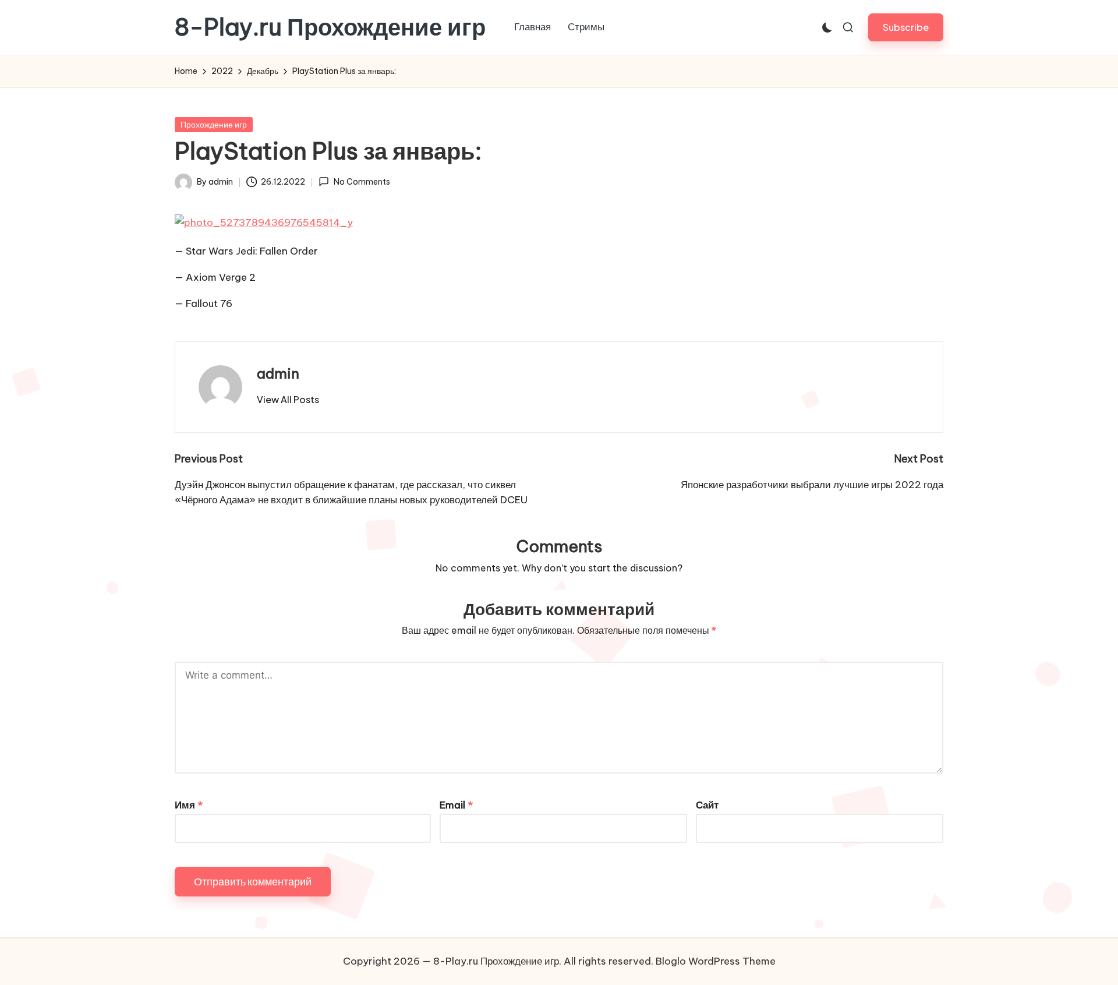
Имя (189, 805)
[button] (905, 27)
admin (278, 373)
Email (456, 805)
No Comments (362, 181)
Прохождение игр (214, 124)
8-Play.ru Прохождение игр (330, 27)
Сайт (707, 805)
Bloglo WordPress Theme (716, 961)
